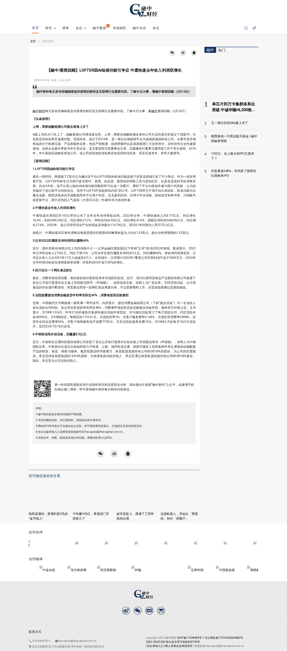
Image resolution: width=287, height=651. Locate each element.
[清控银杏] (65, 543)
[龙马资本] (125, 543)
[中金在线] (36, 570)
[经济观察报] (95, 570)
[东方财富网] (65, 570)
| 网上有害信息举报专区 (178, 645)
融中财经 (39, 111)
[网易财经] (244, 570)
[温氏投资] (243, 543)
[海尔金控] (214, 543)
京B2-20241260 (155, 641)
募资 (73, 334)
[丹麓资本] (184, 543)
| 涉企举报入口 (154, 645)
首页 (33, 41)
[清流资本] (154, 543)
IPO (69, 270)
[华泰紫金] (95, 543)
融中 (154, 111)
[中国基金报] (214, 570)
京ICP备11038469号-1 (190, 637)
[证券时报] (184, 570)
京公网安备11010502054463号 (224, 637)
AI (51, 169)
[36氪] (125, 570)
